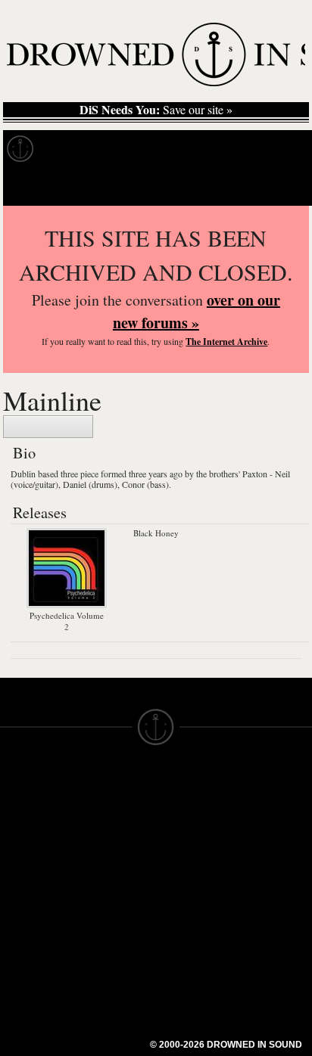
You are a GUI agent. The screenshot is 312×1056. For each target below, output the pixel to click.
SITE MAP (26, 824)
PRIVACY (180, 811)
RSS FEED (106, 939)
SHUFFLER (108, 899)
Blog (284, 149)
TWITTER (103, 885)
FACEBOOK (109, 871)
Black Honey (156, 533)
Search (279, 186)
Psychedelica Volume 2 (67, 621)
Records (75, 149)
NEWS (17, 838)
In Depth (146, 149)
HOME (17, 811)
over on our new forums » (196, 311)
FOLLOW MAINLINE (48, 426)
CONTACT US (114, 784)
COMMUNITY (35, 974)
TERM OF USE (195, 797)
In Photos (222, 149)
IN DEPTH (26, 852)
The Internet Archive (226, 341)
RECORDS (29, 879)
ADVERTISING (194, 824)
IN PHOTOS (31, 865)
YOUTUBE (105, 926)
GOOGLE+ (106, 858)
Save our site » (156, 109)
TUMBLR (101, 912)
